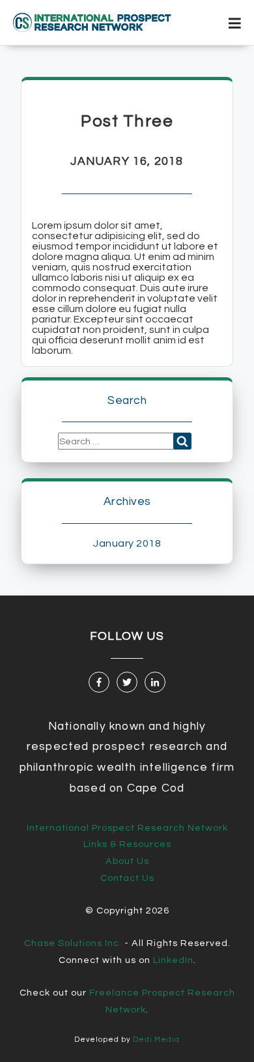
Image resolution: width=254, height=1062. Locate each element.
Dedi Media (156, 1039)
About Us (127, 861)
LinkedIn (173, 960)
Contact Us (127, 878)
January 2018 (127, 543)
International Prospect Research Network (127, 828)
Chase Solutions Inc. (73, 943)
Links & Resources (127, 844)
